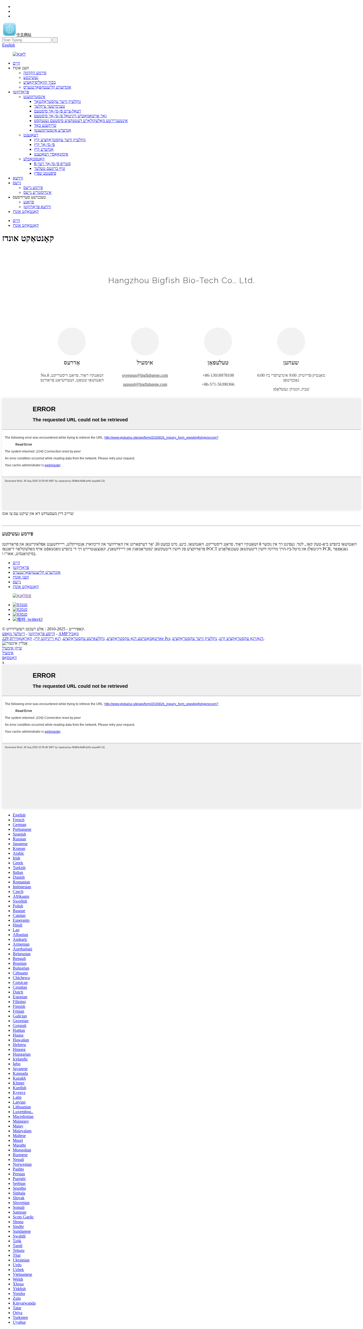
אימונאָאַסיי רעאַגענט (51, 154)
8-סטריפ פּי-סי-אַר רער (52, 163)
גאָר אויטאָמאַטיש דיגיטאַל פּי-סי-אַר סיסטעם (70, 116)
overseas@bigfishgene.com (145, 375)
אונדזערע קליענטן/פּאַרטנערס (47, 87)
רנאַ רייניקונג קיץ (47, 638)
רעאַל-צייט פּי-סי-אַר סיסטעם (57, 111)
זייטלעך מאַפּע (13, 633)
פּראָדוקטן (21, 92)
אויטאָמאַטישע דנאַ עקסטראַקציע (134, 638)
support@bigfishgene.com (145, 384)
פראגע (28, 202)
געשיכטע (30, 77)
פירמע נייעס (33, 187)
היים (16, 63)
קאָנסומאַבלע (34, 159)
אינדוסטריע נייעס (37, 192)
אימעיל (8, 653)
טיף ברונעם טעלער (49, 168)
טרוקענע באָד (45, 125)
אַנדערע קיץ (44, 149)
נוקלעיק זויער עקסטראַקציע (194, 638)
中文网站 (23, 35)
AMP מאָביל (68, 633)
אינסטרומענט (34, 96)
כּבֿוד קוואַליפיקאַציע (39, 82)
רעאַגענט (30, 135)
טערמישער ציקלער (49, 106)
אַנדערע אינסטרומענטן (52, 130)
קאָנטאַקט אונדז (26, 211)
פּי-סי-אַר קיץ (44, 144)
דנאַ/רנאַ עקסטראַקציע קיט (241, 638)
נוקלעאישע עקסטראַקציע (84, 638)
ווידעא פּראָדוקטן (37, 206)
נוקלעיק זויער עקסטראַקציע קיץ (60, 139)
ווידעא (18, 178)
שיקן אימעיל (12, 648)
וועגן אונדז (21, 577)
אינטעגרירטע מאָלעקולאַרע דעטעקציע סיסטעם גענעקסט (81, 120)
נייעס (17, 183)
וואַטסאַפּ (9, 657)
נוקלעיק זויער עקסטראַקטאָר (57, 101)
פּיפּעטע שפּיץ (45, 173)
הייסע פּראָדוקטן (41, 633)
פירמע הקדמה (34, 72)
